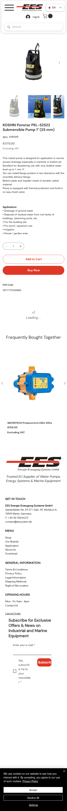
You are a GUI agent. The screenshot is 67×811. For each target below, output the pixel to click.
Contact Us (11, 605)
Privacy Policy (13, 573)
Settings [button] (33, 805)
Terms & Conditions (16, 569)
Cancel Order (13, 613)
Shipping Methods (16, 581)
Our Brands (12, 541)
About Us (10, 549)
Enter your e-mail (24, 645)
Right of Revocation (16, 585)
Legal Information (15, 577)
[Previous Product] (2, 383)
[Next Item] (59, 63)
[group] (33, 393)
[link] (48, 16)
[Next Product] (65, 383)
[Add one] (20, 246)
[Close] (62, 773)
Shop (8, 537)
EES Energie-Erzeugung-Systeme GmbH (29, 505)
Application (12, 545)
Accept (33, 790)
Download (11, 553)
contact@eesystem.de (18, 521)
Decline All (33, 798)
